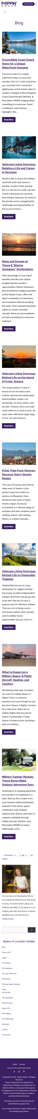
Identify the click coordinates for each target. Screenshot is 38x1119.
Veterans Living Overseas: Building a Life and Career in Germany (19, 168)
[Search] (31, 930)
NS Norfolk (6, 992)
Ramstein (5, 1024)
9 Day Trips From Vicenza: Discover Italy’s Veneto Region (18, 474)
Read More (8, 120)
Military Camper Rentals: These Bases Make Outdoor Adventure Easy (18, 780)
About (15, 1064)
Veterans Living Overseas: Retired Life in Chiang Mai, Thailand (19, 575)
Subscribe (28, 4)
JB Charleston (7, 968)
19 (31, 855)
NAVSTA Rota (7, 1003)
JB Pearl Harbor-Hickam (11, 984)
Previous (7, 855)
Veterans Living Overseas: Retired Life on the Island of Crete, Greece (19, 377)
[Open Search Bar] (36, 4)
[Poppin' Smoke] (9, 4)
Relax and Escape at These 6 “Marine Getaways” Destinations (17, 265)
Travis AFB (6, 1035)
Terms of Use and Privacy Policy (19, 1068)
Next (6, 859)
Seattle (5, 1029)
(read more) (8, 918)
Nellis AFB (6, 1008)
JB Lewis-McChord (9, 974)
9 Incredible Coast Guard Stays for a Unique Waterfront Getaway (18, 63)
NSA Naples (6, 1014)
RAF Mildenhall (7, 1019)
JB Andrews (6, 963)
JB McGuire (6, 979)
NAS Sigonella (7, 998)
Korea (4, 989)
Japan (4, 958)
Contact (22, 1064)
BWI (3, 947)
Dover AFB (6, 952)
